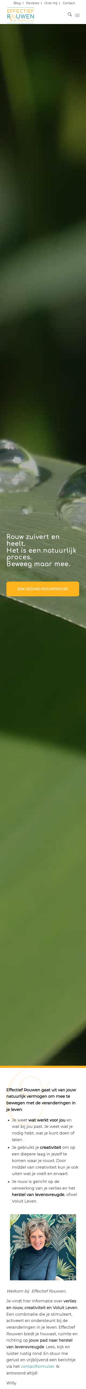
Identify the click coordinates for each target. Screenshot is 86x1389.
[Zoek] (67, 15)
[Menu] (77, 15)
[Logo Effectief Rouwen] (35, 15)
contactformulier (37, 1366)
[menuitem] (17, 3)
